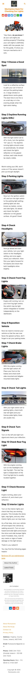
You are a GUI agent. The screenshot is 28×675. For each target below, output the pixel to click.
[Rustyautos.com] (14, 4)
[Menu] (3, 4)
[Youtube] (14, 608)
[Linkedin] (10, 608)
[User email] (17, 608)
